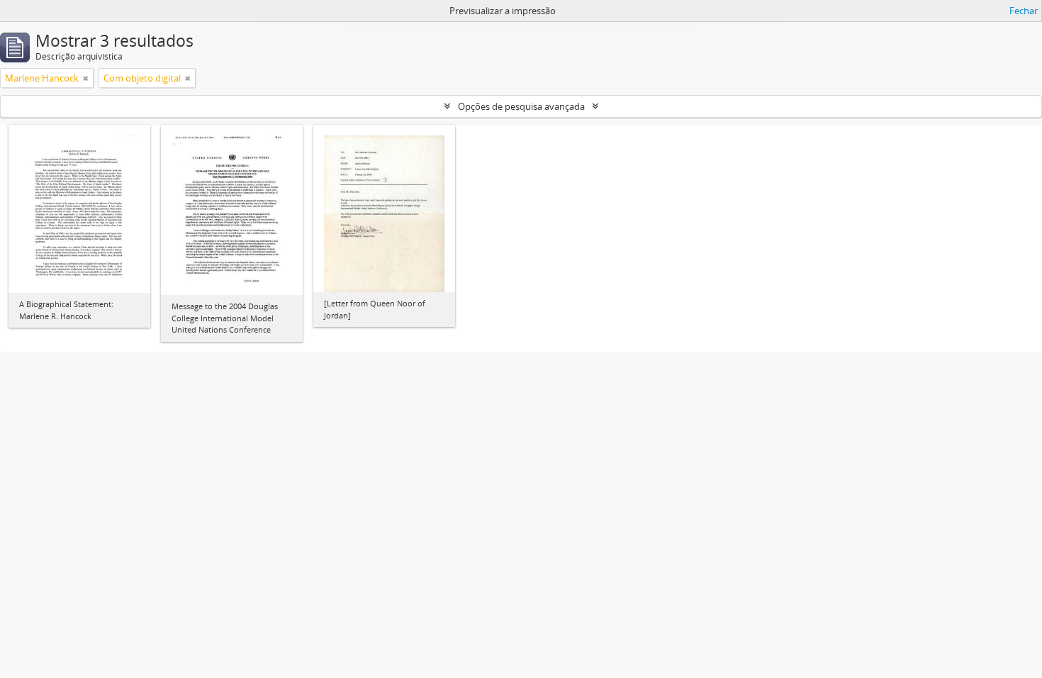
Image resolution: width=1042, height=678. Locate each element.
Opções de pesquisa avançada (521, 106)
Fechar (1023, 10)
